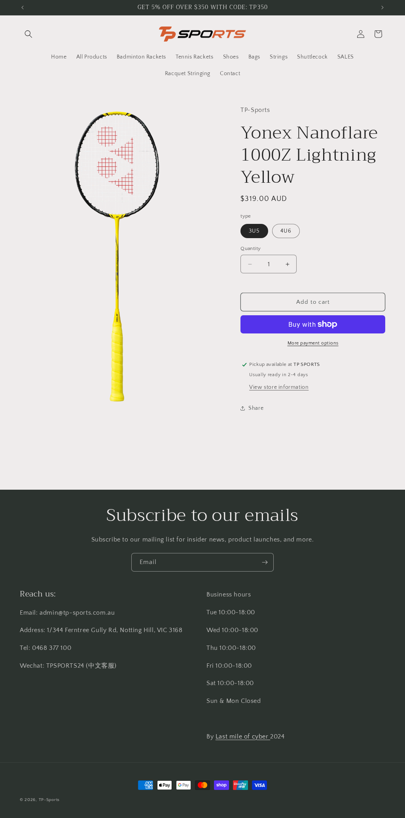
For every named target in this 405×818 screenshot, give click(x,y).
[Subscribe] (264, 562)
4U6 (285, 231)
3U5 (254, 231)
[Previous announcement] (22, 7)
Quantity (250, 248)
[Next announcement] (382, 7)
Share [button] (255, 408)
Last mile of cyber (243, 736)
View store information (278, 387)
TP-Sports (49, 799)
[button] (28, 34)
